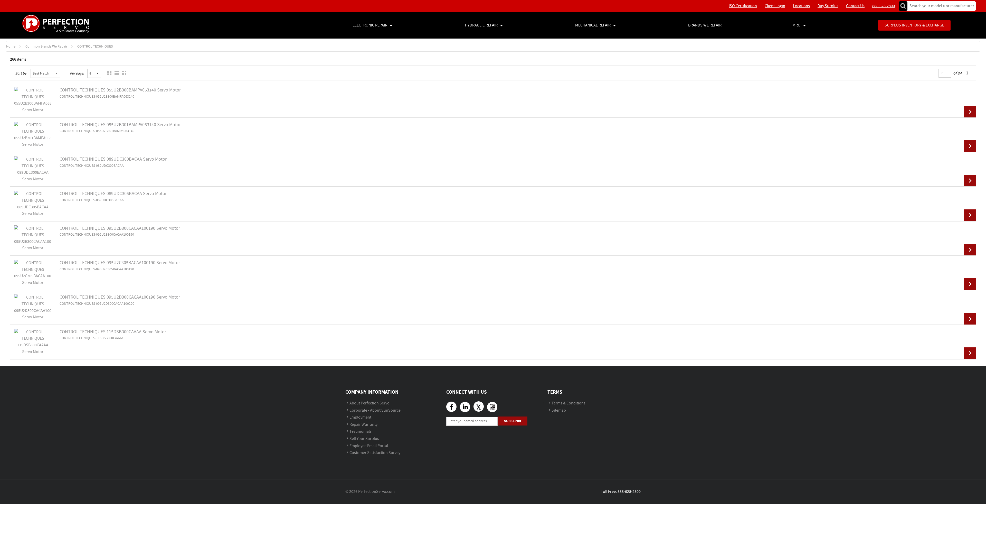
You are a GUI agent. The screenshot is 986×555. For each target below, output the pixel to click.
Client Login (775, 6)
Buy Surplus (828, 6)
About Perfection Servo (369, 403)
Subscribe (513, 421)
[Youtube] (492, 407)
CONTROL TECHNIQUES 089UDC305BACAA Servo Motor (113, 194)
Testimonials (360, 431)
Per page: (77, 73)
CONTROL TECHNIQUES (95, 46)
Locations (801, 6)
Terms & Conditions (568, 403)
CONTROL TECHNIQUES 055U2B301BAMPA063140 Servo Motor (120, 125)
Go (903, 6)
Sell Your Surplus (364, 438)
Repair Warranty (363, 424)
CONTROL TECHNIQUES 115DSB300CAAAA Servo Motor (113, 332)
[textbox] (940, 6)
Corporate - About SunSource (375, 410)
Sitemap (559, 410)
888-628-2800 (629, 491)
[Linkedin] (465, 407)
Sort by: (21, 73)
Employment (360, 417)
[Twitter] (478, 406)
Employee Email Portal (368, 446)
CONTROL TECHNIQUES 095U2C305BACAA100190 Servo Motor (120, 263)
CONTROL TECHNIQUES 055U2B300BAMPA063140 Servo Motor (120, 90)
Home (10, 46)
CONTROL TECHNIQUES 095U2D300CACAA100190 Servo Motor (120, 297)
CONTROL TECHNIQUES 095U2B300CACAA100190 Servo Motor (120, 228)
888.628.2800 (883, 6)
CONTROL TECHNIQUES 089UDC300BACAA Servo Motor (113, 159)
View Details (970, 111)
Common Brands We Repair (46, 46)
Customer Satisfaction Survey (374, 453)
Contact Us (855, 6)
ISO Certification (743, 6)
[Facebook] (451, 407)
